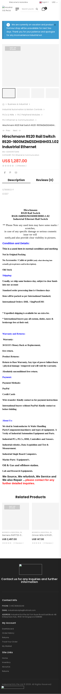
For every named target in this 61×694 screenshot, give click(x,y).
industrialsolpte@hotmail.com (22, 610)
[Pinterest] (10, 172)
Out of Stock (13, 48)
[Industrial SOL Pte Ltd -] (8, 9)
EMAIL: (5, 610)
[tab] (16, 180)
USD (53, 2)
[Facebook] (4, 172)
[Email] (16, 172)
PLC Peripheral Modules (28, 114)
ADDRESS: (6, 614)
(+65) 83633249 (16, 605)
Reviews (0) (44, 180)
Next (17, 130)
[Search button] (37, 9)
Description (16, 180)
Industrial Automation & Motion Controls (22, 109)
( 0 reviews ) (21, 166)
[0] (43, 9)
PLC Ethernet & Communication (18, 120)
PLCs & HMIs (8, 114)
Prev (7, 130)
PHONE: (5, 605)
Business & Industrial (18, 104)
